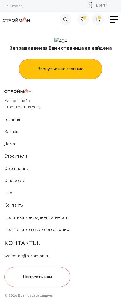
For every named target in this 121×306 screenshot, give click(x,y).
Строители (15, 156)
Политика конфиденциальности (37, 217)
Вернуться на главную (60, 69)
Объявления (16, 168)
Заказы (11, 131)
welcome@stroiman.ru (27, 256)
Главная (12, 119)
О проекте (15, 180)
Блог (9, 192)
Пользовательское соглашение (36, 229)
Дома (9, 144)
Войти (102, 5)
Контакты (14, 205)
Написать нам (37, 277)
